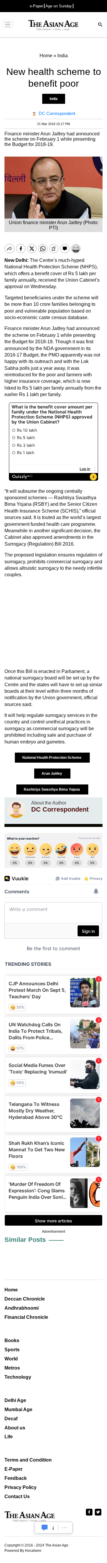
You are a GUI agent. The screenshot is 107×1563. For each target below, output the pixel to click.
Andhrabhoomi (21, 1308)
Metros (12, 1367)
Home (11, 1289)
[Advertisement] (53, 623)
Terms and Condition (28, 1459)
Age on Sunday (58, 6)
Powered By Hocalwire (22, 1551)
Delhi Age (15, 1400)
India (54, 99)
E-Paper (13, 1469)
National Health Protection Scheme (52, 758)
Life (8, 1436)
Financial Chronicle (26, 1317)
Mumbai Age (18, 1409)
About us (14, 1427)
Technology (17, 1377)
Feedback (15, 1478)
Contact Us (17, 1496)
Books (11, 1340)
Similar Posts (25, 1239)
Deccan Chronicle (24, 1298)
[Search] (100, 25)
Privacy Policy (20, 1487)
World (11, 1358)
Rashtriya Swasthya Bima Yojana (52, 789)
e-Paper (36, 6)
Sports (12, 1349)
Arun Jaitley (52, 773)
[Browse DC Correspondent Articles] (16, 809)
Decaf (11, 1418)
